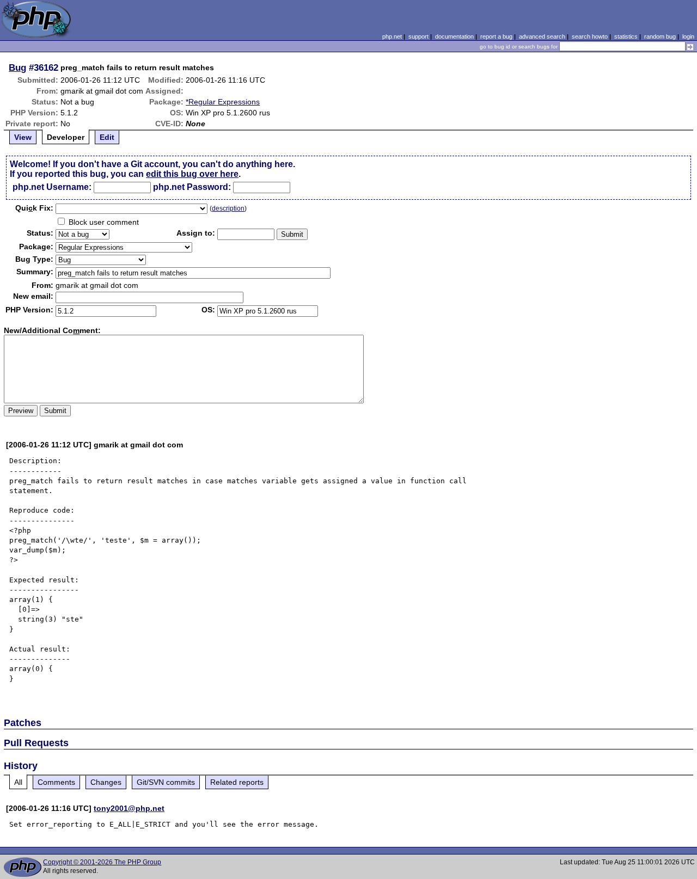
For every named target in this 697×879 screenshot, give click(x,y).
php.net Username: (52, 187)
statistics (626, 36)
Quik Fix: (34, 208)
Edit (107, 137)
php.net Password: (192, 187)
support (418, 36)
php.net (392, 36)
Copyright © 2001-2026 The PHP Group (102, 862)
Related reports (237, 782)
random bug (660, 36)
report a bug (496, 36)
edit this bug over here (192, 174)
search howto (590, 36)
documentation (454, 36)
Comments (56, 782)
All (18, 782)
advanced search (542, 36)
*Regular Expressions (223, 101)
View (23, 137)
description (228, 208)
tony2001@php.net (129, 808)
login (688, 36)
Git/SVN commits (166, 782)
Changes (105, 782)
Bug (17, 67)
